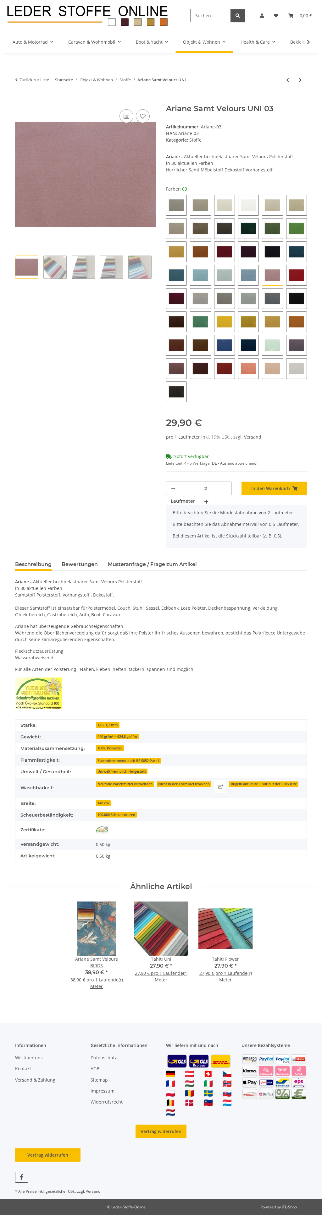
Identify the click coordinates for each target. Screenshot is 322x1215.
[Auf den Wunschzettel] (143, 116)
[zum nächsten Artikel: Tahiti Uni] (300, 80)
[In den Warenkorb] (20, 100)
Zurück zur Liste (34, 80)
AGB (95, 1069)
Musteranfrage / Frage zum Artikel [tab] (152, 564)
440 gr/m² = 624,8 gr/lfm (117, 736)
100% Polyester (109, 748)
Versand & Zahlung (35, 1080)
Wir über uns (29, 1058)
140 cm (103, 803)
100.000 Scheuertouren (116, 815)
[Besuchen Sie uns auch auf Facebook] (21, 1177)
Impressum (102, 1091)
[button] (262, 15)
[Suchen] (237, 15)
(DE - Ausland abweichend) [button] (234, 463)
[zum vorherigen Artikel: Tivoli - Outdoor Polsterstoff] (287, 80)
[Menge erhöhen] (206, 501)
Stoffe (195, 140)
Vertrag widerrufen (161, 1131)
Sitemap (99, 1080)
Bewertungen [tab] (80, 564)
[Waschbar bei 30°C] (220, 786)
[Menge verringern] (173, 488)
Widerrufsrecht (107, 1102)
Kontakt (23, 1069)
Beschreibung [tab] (33, 564)
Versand (252, 437)
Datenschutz (104, 1058)
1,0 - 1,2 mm (107, 725)
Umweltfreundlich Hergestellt (121, 771)
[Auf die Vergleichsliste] (126, 116)
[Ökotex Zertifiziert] (102, 830)
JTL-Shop (289, 1207)
